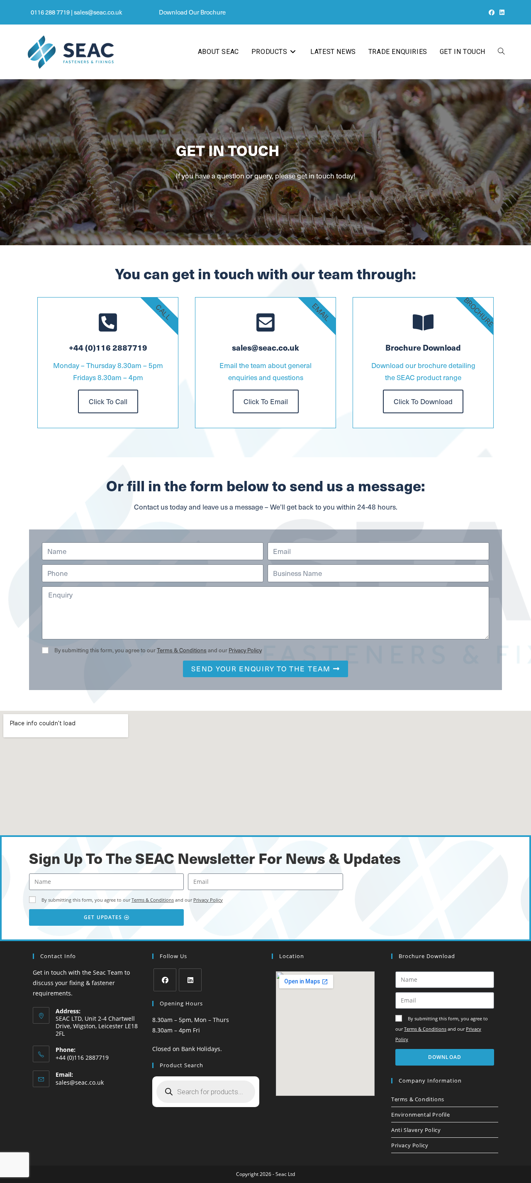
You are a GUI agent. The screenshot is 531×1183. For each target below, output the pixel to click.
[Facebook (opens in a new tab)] (491, 12)
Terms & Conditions (182, 650)
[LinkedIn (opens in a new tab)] (500, 12)
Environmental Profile (420, 1114)
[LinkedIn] (190, 979)
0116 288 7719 (50, 12)
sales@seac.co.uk (98, 12)
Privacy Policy (245, 650)
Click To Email (266, 401)
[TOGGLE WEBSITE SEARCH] (501, 52)
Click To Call (108, 401)
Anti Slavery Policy (416, 1130)
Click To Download (423, 401)
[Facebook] (164, 979)
